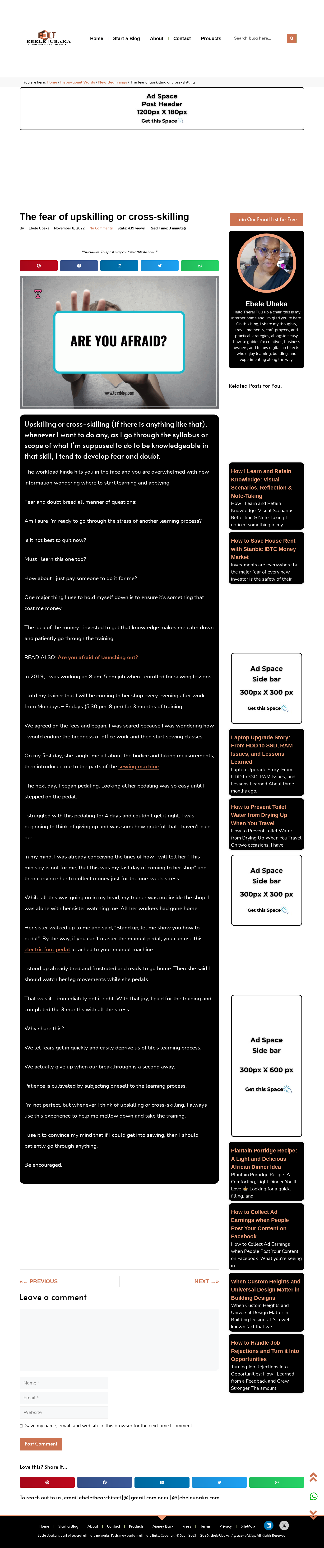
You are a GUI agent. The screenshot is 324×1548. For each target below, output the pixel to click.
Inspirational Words (77, 82)
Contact (182, 38)
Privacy (226, 1526)
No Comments (101, 228)
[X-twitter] (284, 1525)
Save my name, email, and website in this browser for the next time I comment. (109, 1425)
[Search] (291, 38)
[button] (39, 265)
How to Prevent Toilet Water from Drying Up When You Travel (259, 815)
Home (96, 38)
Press (186, 1526)
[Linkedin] (268, 1525)
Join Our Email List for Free (266, 219)
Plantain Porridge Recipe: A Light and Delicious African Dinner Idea (264, 1158)
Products (211, 38)
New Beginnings (112, 82)
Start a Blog (126, 38)
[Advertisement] (162, 168)
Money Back (163, 1526)
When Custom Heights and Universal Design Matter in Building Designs (266, 1289)
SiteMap (248, 1526)
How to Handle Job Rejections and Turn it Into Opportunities (265, 1351)
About (156, 38)
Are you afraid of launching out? (98, 657)
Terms (205, 1526)
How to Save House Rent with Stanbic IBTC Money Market (263, 549)
